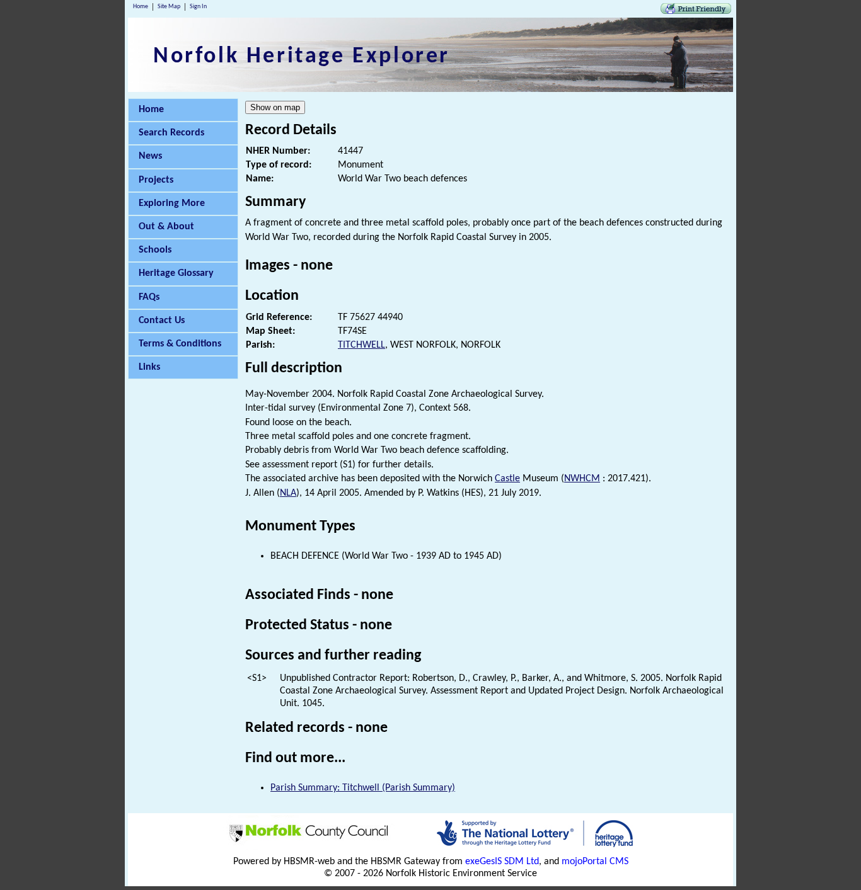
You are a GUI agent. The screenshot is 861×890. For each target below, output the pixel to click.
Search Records (171, 133)
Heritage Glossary (176, 273)
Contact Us (162, 321)
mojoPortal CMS (595, 862)
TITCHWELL (361, 345)
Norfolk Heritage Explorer (301, 56)
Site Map (169, 6)
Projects (156, 180)
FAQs (149, 297)
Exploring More (172, 203)
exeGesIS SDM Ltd (502, 862)
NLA (288, 493)
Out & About (166, 227)
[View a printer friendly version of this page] (696, 11)
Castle (507, 479)
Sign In (198, 6)
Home (140, 6)
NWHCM (582, 479)
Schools (155, 250)
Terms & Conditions (180, 344)
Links (149, 367)
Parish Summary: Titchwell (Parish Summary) (362, 788)
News (150, 156)
